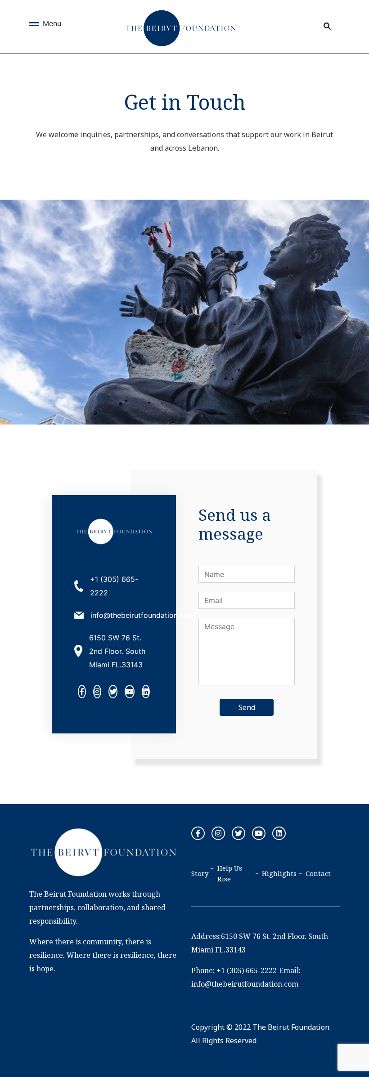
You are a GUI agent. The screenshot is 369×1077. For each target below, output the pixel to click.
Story (199, 873)
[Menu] (34, 26)
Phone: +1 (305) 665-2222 (234, 970)
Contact (318, 873)
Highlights (279, 873)
